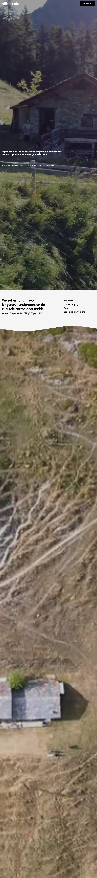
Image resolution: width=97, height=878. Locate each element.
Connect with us (87, 4)
